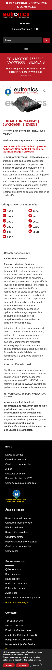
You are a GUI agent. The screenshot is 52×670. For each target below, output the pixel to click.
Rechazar (22, 665)
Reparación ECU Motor (26, 68)
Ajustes (36, 665)
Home (9, 68)
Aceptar (9, 665)
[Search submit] (46, 40)
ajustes (37, 660)
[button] (26, 49)
